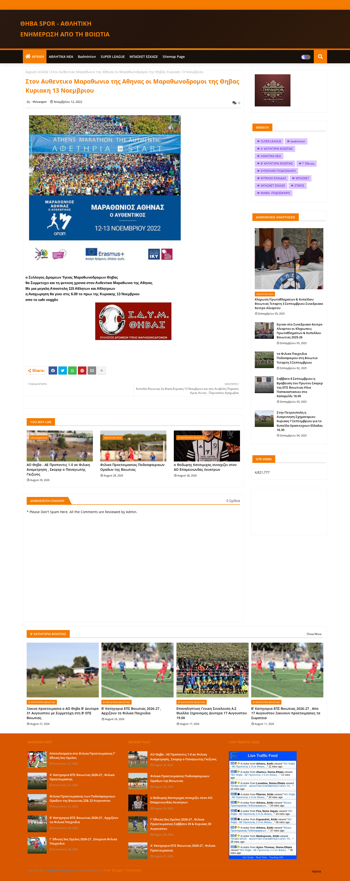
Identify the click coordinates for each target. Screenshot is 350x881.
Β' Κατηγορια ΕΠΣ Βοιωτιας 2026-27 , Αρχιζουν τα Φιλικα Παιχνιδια (131, 711)
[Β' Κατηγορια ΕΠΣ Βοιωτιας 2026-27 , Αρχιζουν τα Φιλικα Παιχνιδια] (37, 824)
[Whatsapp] (72, 370)
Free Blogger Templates (123, 870)
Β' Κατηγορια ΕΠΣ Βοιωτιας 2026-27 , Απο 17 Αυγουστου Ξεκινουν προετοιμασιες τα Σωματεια (285, 713)
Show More (314, 634)
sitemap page (174, 56)
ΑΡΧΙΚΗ (38, 56)
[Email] (92, 370)
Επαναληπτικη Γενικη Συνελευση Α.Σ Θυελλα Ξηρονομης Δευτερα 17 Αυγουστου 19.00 (211, 713)
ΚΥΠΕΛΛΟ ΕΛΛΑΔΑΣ (273, 178)
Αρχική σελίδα (36, 72)
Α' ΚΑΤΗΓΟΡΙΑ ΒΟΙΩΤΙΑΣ (277, 149)
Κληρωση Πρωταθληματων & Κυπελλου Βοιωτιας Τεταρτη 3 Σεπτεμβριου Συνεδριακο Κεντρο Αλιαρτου (289, 303)
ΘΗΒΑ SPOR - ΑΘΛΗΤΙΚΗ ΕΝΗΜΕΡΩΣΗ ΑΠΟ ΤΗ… (262, 786)
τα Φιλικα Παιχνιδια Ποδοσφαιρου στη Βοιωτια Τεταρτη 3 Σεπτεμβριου (297, 357)
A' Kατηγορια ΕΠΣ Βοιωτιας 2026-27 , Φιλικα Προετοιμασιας (82, 777)
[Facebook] (53, 370)
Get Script (248, 857)
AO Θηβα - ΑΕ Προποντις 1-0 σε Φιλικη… (262, 765)
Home (316, 871)
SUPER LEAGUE (113, 56)
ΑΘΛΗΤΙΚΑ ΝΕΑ (61, 56)
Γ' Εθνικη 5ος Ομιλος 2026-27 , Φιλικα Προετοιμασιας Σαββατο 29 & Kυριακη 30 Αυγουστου (180, 824)
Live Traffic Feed (263, 756)
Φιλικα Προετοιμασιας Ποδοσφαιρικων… (260, 804)
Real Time (261, 857)
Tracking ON (276, 857)
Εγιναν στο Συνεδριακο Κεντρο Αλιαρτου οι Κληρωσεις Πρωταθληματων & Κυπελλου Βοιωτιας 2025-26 (299, 331)
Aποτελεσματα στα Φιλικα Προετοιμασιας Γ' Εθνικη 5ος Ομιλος (82, 755)
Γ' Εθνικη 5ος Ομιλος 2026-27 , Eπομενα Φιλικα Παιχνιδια (83, 841)
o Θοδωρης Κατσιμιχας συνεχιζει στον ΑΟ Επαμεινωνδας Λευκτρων (205, 467)
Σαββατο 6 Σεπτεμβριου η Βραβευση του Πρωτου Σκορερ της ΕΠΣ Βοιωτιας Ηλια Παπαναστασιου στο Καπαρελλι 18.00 (300, 387)
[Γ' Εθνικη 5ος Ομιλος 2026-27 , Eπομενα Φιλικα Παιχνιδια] (37, 845)
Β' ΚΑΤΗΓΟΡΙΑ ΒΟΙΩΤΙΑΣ (277, 163)
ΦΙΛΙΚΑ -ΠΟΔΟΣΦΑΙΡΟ (275, 193)
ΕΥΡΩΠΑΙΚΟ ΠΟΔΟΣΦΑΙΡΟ (278, 171)
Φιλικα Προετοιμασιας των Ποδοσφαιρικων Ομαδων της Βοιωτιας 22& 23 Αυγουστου (82, 798)
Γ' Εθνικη (308, 163)
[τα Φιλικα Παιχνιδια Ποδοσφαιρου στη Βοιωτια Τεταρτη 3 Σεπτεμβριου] (264, 359)
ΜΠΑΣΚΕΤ (302, 178)
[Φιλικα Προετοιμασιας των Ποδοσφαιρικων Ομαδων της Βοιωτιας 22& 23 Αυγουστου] (37, 802)
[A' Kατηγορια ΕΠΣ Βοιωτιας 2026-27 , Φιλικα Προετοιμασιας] (37, 781)
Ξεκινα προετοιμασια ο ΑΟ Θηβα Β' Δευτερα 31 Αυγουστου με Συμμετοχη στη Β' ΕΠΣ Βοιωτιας (63, 713)
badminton (87, 56)
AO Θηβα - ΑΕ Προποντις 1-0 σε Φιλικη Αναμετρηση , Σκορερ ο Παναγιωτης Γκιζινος (58, 469)
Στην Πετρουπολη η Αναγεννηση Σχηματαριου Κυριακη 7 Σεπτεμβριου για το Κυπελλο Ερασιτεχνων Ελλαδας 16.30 (300, 421)
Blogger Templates (61, 870)
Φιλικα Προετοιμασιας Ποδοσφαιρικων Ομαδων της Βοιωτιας (132, 467)
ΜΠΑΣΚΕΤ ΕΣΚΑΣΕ (144, 56)
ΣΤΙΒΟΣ (299, 186)
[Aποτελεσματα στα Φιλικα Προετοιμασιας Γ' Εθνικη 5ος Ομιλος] (37, 759)
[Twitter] (62, 370)
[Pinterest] (82, 370)
